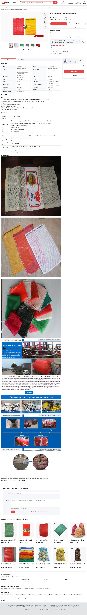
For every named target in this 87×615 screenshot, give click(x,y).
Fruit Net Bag (5, 598)
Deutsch (41, 606)
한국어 (54, 606)
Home (2, 9)
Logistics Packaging (18, 9)
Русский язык (31, 606)
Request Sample (73, 27)
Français (25, 606)
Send (13, 511)
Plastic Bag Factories (20, 594)
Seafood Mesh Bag (65, 594)
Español (16, 606)
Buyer (56, 7)
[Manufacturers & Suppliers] (8, 2)
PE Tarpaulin (4, 582)
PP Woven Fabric (4, 579)
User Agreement (51, 609)
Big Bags (66, 579)
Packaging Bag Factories (7, 594)
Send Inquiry (59, 23)
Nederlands (46, 606)
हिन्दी (62, 606)
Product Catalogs (20, 576)
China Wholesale (38, 605)
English (11, 606)
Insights (77, 605)
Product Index (67, 605)
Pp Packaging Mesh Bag (76, 594)
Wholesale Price (45, 605)
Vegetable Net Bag (15, 598)
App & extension (69, 7)
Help (62, 7)
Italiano (36, 606)
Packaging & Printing (9, 9)
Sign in (84, 3)
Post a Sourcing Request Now (40, 511)
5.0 (69, 62)
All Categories (6, 7)
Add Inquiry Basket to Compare (25, 50)
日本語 (58, 606)
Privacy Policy (63, 609)
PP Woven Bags (25, 579)
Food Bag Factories (42, 594)
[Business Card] (83, 65)
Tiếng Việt (74, 606)
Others (66, 582)
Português (21, 606)
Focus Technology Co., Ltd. (35, 609)
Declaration (57, 609)
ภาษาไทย (65, 606)
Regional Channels (59, 605)
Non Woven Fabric (26, 582)
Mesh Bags (46, 579)
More (45, 582)
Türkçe (70, 606)
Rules (85, 7)
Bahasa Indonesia (81, 606)
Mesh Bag (25, 9)
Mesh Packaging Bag (53, 594)
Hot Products (10, 605)
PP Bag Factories (31, 594)
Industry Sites (52, 605)
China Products (17, 605)
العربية (51, 606)
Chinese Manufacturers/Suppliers (27, 605)
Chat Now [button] (78, 23)
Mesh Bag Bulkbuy (25, 598)
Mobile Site (73, 605)
